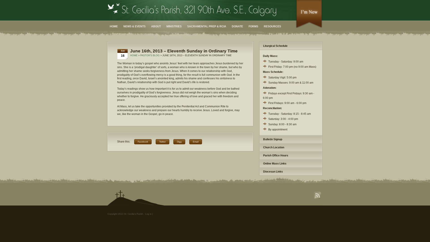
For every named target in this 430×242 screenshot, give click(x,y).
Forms (253, 26)
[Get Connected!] (309, 27)
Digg (179, 141)
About (156, 26)
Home (114, 26)
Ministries (174, 26)
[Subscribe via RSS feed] (318, 198)
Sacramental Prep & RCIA (206, 26)
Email (195, 141)
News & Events (134, 26)
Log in (148, 214)
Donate (237, 26)
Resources (272, 26)
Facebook (143, 141)
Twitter (162, 141)
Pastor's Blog (150, 55)
